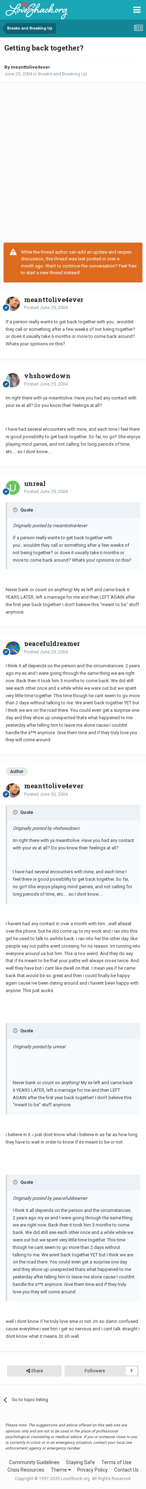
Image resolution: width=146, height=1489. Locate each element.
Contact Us (126, 1470)
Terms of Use (116, 1462)
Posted (46, 307)
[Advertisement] (73, 162)
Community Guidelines (34, 1462)
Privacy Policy (92, 1470)
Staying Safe (80, 1462)
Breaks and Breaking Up (62, 73)
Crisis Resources (25, 1470)
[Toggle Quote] (16, 510)
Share (36, 1370)
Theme (59, 1470)
